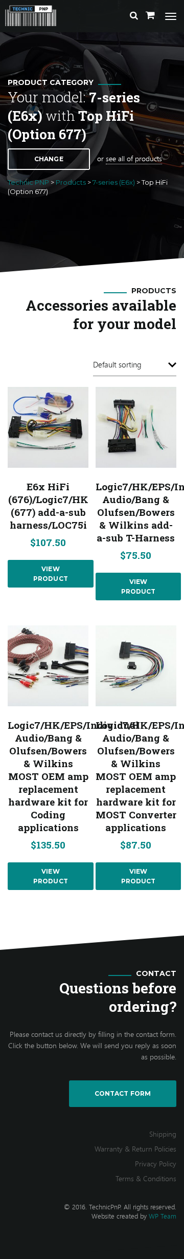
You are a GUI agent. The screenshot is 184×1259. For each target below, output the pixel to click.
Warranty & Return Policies (135, 1148)
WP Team (162, 1216)
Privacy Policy (155, 1163)
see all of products (134, 158)
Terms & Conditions (146, 1178)
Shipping (162, 1133)
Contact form (123, 1093)
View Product (50, 573)
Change (48, 159)
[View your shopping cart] (150, 15)
